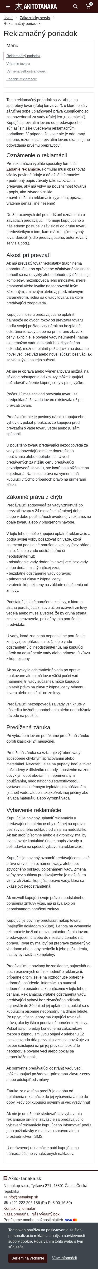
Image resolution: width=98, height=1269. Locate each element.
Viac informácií (64, 1258)
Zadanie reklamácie (21, 79)
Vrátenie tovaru (18, 64)
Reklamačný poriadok (23, 56)
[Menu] (8, 6)
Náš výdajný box (45, 1214)
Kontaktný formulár (19, 1208)
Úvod (8, 18)
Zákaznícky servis (35, 18)
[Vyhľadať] (75, 6)
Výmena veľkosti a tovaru (26, 71)
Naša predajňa (16, 1214)
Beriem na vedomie (27, 1258)
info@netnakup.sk (23, 1197)
